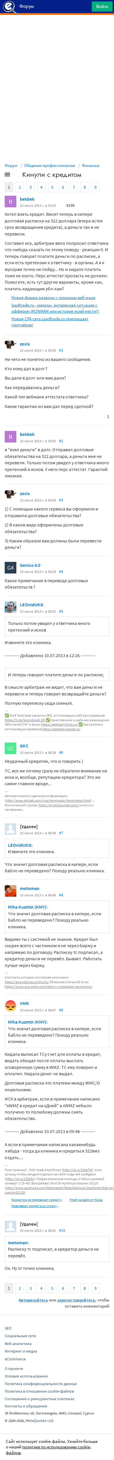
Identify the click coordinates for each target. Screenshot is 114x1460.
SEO (8, 1328)
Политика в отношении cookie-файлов (39, 1391)
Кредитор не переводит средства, (37, 1200)
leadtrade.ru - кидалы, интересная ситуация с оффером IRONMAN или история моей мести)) (55, 308)
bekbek (27, 199)
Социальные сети (20, 1335)
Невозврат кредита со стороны (35, 1206)
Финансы (90, 165)
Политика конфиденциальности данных (41, 1383)
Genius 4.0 (30, 565)
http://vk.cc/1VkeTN (77, 1170)
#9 (61, 1010)
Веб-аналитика (18, 1343)
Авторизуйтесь (33, 1300)
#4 (61, 571)
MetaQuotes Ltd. (39, 1420)
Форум (11, 165)
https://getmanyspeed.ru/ (61, 729)
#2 (61, 440)
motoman (29, 888)
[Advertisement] (57, 29)
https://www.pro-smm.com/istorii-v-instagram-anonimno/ (48, 986)
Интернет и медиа (21, 1351)
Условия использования (26, 1376)
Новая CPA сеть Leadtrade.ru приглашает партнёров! (50, 322)
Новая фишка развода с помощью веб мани (53, 297)
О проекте (14, 1368)
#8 (61, 895)
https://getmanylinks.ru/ (59, 724)
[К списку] (17, 175)
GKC (24, 746)
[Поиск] (85, 8)
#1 (61, 350)
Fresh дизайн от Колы (86, 1200)
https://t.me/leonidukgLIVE (25, 720)
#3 (61, 500)
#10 (62, 1230)
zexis (25, 344)
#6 (61, 752)
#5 (61, 611)
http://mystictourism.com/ (59, 805)
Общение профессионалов (49, 165)
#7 (61, 832)
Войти (102, 6)
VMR (24, 1003)
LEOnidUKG (31, 604)
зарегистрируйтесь (76, 1300)
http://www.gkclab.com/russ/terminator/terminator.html (48, 800)
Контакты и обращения (26, 1406)
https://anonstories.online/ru (27, 982)
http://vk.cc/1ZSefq (20, 1179)
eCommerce (15, 1359)
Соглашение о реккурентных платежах (39, 1398)
